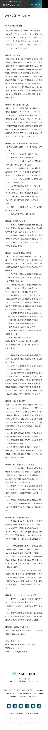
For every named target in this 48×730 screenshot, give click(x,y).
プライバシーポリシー (11, 693)
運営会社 (41, 693)
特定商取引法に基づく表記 (28, 693)
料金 (10, 690)
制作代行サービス (19, 690)
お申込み (14, 696)
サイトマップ (33, 696)
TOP (5, 690)
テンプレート (31, 690)
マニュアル (40, 690)
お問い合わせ (22, 696)
